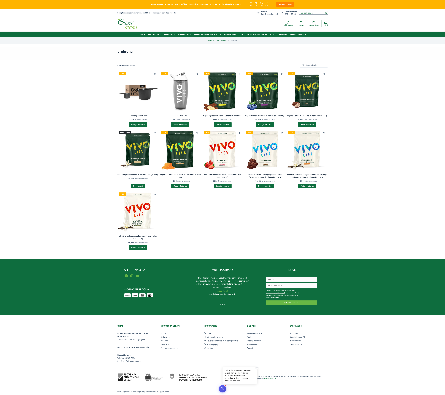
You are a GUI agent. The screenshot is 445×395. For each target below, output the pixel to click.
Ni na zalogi (138, 186)
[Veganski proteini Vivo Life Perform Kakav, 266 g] (307, 91)
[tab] (220, 304)
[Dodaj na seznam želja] (155, 74)
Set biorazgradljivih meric (138, 116)
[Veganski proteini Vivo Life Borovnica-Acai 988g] (264, 91)
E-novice (302, 34)
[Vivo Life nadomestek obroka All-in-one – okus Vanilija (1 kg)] (138, 211)
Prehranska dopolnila (204, 34)
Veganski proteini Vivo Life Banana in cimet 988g (223, 116)
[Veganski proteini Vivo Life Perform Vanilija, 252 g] (138, 149)
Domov (142, 34)
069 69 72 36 (290, 14)
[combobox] (311, 13)
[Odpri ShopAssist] (222, 389)
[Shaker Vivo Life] (180, 91)
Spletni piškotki (150, 391)
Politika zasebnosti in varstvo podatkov (223, 341)
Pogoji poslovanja (163, 391)
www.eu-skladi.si (270, 378)
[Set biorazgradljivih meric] (138, 91)
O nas (209, 333)
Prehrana (168, 34)
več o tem (275, 297)
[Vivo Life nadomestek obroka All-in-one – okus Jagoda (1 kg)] (222, 149)
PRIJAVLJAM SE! (291, 303)
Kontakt (283, 34)
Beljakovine (153, 34)
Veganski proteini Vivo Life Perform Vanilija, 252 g (137, 175)
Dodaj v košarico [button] (138, 125)
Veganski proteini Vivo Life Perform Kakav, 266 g (307, 116)
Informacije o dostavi (215, 337)
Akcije (293, 34)
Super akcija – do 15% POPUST (254, 34)
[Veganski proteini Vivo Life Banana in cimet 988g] (222, 91)
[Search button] (326, 13)
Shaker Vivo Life (180, 116)
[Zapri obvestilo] (257, 367)
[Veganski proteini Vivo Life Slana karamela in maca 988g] (180, 149)
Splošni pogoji (212, 344)
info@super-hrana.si (269, 14)
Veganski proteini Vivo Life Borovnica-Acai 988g (264, 116)
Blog (272, 34)
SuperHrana (183, 34)
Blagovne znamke (228, 34)
